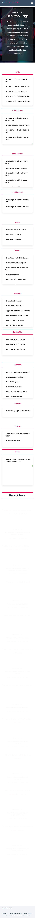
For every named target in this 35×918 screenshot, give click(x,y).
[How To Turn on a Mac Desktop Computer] (17, 761)
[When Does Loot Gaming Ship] (17, 588)
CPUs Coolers (17, 111)
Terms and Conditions (8, 916)
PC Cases (17, 426)
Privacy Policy (28, 913)
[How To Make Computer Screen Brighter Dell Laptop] (17, 797)
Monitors (17, 293)
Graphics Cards (17, 192)
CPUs (17, 72)
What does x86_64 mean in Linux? (17, 638)
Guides (17, 452)
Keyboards (17, 365)
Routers (17, 250)
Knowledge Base (17, 529)
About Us (4, 913)
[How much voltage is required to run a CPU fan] (17, 656)
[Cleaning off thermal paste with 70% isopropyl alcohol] (17, 833)
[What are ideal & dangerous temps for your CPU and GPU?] (17, 517)
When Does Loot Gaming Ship (17, 604)
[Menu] (32, 3)
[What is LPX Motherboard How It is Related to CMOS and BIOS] (17, 553)
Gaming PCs (17, 332)
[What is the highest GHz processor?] (17, 692)
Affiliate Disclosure (16, 913)
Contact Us (20, 916)
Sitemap (28, 916)
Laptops (17, 403)
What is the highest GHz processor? (17, 707)
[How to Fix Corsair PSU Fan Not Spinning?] (17, 726)
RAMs (17, 222)
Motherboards (17, 154)
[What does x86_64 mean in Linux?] (17, 622)
